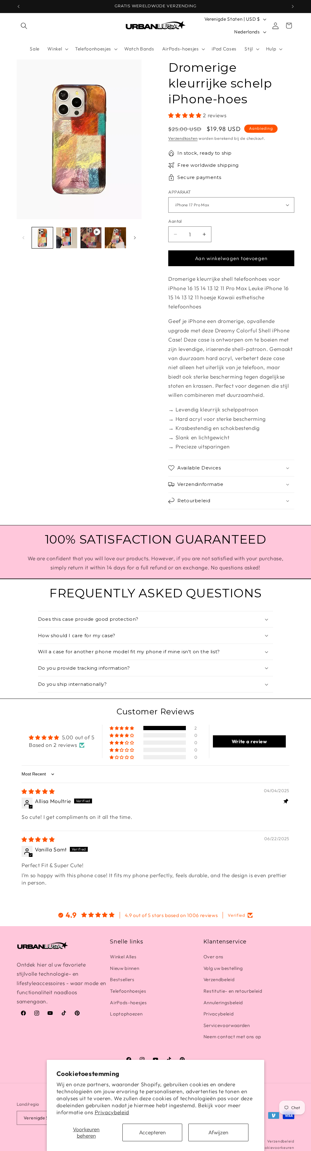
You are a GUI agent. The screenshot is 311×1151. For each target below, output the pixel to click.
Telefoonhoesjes (128, 991)
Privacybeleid (112, 1112)
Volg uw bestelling (223, 968)
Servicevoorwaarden (226, 1025)
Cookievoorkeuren (277, 1147)
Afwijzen (218, 1132)
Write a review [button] (249, 741)
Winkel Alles (123, 957)
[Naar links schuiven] (23, 238)
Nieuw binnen (124, 968)
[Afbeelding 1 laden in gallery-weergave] (42, 237)
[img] (38, 791)
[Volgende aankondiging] (292, 6)
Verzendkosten (182, 138)
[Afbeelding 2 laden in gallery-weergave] (66, 237)
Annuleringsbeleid (223, 1002)
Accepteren (152, 1132)
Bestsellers (122, 979)
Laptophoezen (126, 1014)
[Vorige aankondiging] (18, 6)
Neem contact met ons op (232, 1036)
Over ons (213, 957)
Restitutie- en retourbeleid (232, 991)
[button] (24, 25)
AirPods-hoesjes (128, 1002)
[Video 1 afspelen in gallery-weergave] (90, 237)
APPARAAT (179, 192)
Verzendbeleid (219, 979)
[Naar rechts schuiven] (135, 238)
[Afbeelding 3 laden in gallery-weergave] (115, 237)
